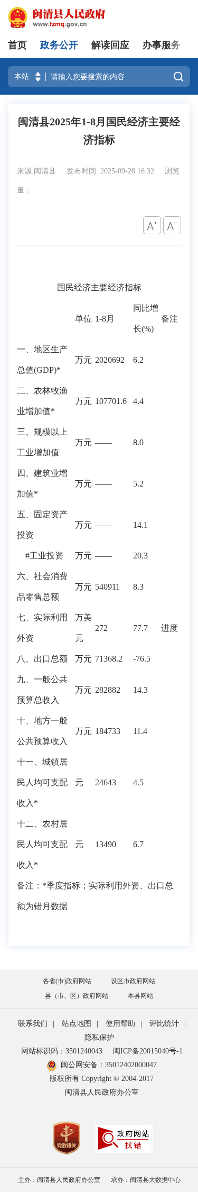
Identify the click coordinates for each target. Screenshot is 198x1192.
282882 (107, 689)
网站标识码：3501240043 (61, 1051)
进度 (169, 627)
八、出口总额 (42, 658)
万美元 (83, 628)
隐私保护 (99, 1037)
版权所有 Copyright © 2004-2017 (102, 1079)
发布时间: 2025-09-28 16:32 (111, 171)
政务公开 (59, 45)
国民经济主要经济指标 (99, 287)
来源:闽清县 (37, 171)
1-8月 (105, 318)
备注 (169, 318)
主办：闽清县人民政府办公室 (59, 1180)
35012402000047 (131, 1065)
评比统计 (164, 1024)
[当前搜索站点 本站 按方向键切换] (38, 76)
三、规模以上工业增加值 (42, 442)
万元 (83, 359)
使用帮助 (120, 1024)
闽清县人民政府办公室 (102, 1092)
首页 (17, 45)
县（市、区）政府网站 (76, 996)
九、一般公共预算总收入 (42, 689)
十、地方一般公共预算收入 (42, 731)
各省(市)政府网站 (67, 981)
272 (101, 627)
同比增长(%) (145, 318)
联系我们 (33, 1024)
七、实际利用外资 (42, 628)
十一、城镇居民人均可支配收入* (42, 782)
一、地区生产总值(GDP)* (42, 359)
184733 (107, 731)
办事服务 (162, 45)
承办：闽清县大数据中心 (146, 1180)
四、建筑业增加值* (42, 483)
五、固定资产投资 (42, 524)
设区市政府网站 (133, 981)
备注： (29, 885)
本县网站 (140, 996)
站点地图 (76, 1024)
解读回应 (110, 45)
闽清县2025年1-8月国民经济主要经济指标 (99, 130)
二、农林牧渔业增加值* (42, 401)
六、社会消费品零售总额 (42, 586)
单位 (83, 318)
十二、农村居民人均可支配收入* (42, 844)
